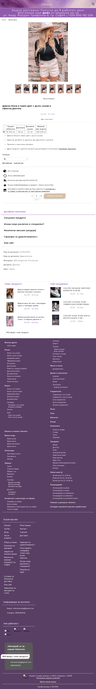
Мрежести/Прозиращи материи (64, 463)
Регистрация (25, 525)
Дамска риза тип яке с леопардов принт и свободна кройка (31, 304)
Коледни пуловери (15, 407)
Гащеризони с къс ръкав (61, 394)
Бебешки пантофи (15, 486)
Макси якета (11, 446)
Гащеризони (55, 391)
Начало (4, 19)
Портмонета (11, 456)
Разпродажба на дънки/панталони (65, 498)
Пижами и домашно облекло (63, 502)
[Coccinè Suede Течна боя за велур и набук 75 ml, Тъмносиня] (55, 320)
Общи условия (10, 542)
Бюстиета (56, 359)
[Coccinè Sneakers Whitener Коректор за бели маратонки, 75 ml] (55, 292)
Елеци (53, 422)
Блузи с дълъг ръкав (14, 391)
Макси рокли (11, 439)
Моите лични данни (48, 682)
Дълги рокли (11, 366)
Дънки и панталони (58, 373)
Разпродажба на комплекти (63, 496)
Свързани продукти (15, 218)
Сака (52, 413)
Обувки (8, 463)
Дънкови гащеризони (60, 405)
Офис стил (57, 460)
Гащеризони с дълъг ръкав (62, 397)
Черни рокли (11, 379)
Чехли (9, 466)
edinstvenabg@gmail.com (23, 608)
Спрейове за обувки (14, 501)
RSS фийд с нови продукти (17, 332)
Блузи (7, 386)
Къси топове (57, 356)
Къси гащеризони (59, 400)
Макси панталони (13, 444)
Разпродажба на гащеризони (63, 493)
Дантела (56, 447)
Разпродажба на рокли (61, 488)
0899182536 (20, 613)
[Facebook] (6, 617)
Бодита (55, 343)
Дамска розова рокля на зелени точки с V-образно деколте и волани (31, 318)
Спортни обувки (13, 469)
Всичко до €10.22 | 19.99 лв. (63, 480)
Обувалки (56, 437)
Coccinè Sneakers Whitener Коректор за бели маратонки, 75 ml (76, 289)
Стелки (55, 432)
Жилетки (54, 417)
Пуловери (10, 402)
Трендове (54, 441)
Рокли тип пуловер (14, 376)
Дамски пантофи (14, 482)
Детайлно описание (15, 211)
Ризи (9, 413)
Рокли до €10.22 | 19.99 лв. (62, 478)
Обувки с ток (11, 471)
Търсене (23, 532)
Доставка (24, 535)
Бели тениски (59, 351)
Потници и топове (59, 354)
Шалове (10, 459)
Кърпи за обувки (59, 430)
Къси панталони (59, 379)
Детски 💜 (10, 489)
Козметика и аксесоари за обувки (20, 498)
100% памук (11, 346)
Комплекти (55, 426)
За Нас (7, 529)
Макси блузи (57, 361)
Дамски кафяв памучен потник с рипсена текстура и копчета (31, 291)
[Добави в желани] (90, 170)
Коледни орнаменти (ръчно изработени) (68, 507)
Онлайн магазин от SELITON (48, 687)
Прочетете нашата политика (48, 678)
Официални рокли (13, 361)
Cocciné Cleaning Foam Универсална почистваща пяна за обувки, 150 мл (76, 303)
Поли (52, 409)
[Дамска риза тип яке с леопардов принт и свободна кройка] (10, 307)
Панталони (57, 385)
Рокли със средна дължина (17, 368)
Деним (55, 445)
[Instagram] (12, 617)
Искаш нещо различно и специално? (24, 224)
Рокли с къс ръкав (13, 353)
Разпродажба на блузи (61, 490)
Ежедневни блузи (13, 394)
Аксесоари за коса (13, 454)
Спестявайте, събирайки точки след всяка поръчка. (26, 553)
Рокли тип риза (12, 381)
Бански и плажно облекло (16, 431)
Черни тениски (59, 349)
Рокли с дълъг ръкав (14, 355)
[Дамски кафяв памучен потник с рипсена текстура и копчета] (10, 293)
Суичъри (56, 341)
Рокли (7, 350)
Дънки (55, 381)
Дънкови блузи (12, 399)
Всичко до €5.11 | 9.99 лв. (62, 475)
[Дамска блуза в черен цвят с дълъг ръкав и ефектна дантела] (48, 81)
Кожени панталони (61, 387)
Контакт (23, 529)
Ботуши (10, 476)
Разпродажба (56, 485)
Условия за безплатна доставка (9, 578)
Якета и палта (56, 366)
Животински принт (59, 455)
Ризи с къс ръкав (14, 415)
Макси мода (10, 435)
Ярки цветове (58, 458)
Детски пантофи (14, 484)
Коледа (55, 468)
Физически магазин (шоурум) (20, 230)
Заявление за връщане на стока (10, 590)
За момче (11, 494)
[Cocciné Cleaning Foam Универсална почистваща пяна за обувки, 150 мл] (55, 306)
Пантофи (10, 480)
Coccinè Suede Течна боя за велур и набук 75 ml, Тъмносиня (76, 317)
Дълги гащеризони (59, 402)
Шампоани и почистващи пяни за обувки (22, 507)
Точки (55, 450)
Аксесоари (9, 450)
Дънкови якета (58, 369)
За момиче (12, 492)
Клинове (56, 376)
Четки (55, 435)
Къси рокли (11, 363)
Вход (6, 532)
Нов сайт (9, 243)
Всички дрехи (13, 19)
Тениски (55, 346)
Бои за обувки (12, 504)
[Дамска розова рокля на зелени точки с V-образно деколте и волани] (10, 321)
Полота (10, 409)
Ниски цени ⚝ (56, 472)
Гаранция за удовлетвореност (20, 237)
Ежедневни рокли (13, 358)
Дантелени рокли (13, 371)
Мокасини (10, 474)
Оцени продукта (49, 99)
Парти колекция (58, 465)
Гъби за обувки (12, 509)
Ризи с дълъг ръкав (15, 417)
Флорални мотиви (59, 452)
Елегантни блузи (13, 396)
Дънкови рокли (12, 374)
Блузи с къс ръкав (13, 389)
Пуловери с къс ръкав (16, 405)
